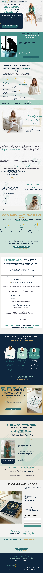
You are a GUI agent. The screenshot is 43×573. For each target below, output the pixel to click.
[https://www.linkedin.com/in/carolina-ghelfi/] (41, 1)
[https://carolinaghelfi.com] (5, 1)
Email (25, 521)
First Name (26, 517)
